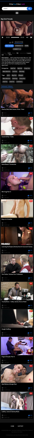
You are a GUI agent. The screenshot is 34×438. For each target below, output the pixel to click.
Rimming (21, 71)
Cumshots (19, 81)
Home (12, 426)
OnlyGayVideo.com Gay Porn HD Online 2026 (17, 435)
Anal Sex (13, 68)
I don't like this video (12, 42)
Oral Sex (15, 71)
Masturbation (6, 71)
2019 (8, 75)
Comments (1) (17, 49)
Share (26, 45)
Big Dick (20, 68)
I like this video (10, 42)
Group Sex (27, 68)
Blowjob (21, 75)
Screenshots (19, 45)
